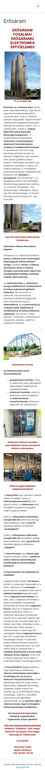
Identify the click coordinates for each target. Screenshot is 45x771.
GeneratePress (22, 767)
